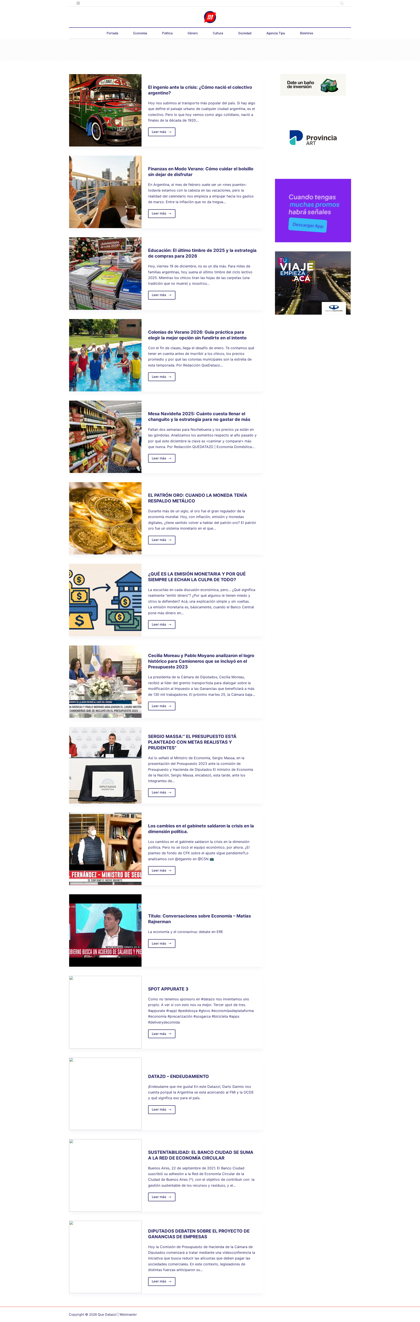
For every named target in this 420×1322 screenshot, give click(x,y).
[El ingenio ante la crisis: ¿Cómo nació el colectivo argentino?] (105, 110)
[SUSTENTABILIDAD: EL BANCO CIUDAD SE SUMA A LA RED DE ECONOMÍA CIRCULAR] (105, 1175)
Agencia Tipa (275, 33)
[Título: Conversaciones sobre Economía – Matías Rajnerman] (105, 930)
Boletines (306, 33)
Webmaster (128, 1314)
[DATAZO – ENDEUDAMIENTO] (105, 1094)
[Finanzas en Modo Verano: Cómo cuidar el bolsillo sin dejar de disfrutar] (105, 192)
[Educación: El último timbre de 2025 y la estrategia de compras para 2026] (105, 273)
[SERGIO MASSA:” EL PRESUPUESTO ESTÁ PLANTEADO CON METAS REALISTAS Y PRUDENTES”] (105, 765)
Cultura (218, 33)
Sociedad (244, 33)
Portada (112, 33)
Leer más (163, 133)
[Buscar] (341, 3)
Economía (140, 33)
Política (167, 33)
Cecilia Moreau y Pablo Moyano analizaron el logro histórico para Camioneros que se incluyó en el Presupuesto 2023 (201, 661)
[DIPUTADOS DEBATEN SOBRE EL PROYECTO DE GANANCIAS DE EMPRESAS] (105, 1257)
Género (193, 33)
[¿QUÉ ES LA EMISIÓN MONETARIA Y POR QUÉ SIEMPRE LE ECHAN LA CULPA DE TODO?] (105, 600)
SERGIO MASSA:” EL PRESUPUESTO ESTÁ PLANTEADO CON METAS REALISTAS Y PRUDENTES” (192, 742)
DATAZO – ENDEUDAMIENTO (178, 1076)
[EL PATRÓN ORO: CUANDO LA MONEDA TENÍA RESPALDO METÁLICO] (105, 518)
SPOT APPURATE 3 (168, 989)
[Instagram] (78, 3)
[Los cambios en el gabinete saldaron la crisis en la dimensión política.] (105, 849)
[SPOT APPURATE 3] (105, 1012)
